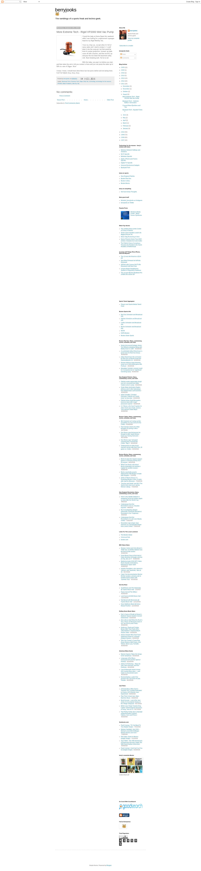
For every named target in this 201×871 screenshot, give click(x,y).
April (124, 120)
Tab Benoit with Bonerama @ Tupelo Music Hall (130, 600)
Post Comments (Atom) (72, 103)
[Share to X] (90, 79)
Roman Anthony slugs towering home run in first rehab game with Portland (131, 364)
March (125, 123)
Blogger (109, 865)
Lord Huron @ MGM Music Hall (131, 596)
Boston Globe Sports (127, 335)
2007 (123, 140)
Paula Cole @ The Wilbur (129, 592)
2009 (123, 134)
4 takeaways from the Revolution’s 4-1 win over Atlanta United (131, 519)
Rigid (81, 81)
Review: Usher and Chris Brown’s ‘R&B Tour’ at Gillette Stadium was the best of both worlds (131, 549)
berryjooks (65, 9)
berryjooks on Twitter (127, 203)
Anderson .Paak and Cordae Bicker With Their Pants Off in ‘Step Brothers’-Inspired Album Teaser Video (130, 630)
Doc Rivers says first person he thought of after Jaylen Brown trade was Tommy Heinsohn (130, 434)
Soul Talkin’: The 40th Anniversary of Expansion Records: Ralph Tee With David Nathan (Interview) (131, 742)
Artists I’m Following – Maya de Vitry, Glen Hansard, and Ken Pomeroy (130, 665)
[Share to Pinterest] (94, 79)
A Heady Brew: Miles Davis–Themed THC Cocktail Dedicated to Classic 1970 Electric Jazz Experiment (131, 691)
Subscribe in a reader (126, 46)
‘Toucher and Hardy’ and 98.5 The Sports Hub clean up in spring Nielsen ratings (131, 485)
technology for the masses (103, 81)
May (124, 118)
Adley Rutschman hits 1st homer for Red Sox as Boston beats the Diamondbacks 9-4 (131, 358)
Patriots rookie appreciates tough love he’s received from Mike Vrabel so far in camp (131, 383)
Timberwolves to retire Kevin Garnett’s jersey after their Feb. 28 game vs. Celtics (131, 447)
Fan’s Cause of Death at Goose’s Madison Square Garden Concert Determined (131, 616)
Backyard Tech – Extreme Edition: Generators (131, 102)
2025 (123, 67)
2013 (123, 78)
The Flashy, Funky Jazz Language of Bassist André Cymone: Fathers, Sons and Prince (131, 713)
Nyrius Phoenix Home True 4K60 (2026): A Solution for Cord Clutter (131, 240)
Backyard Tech (66, 81)
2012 (123, 81)
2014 (123, 75)
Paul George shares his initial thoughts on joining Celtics (130, 427)
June (124, 115)
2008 (123, 137)
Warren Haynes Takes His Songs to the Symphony (131, 655)
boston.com (124, 539)
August (125, 94)
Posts (124, 54)
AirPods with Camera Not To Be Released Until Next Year (131, 265)
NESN (123, 331)
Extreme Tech (75, 81)
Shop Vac (86, 81)
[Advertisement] (129, 287)
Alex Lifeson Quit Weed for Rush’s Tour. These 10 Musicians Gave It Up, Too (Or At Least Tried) (131, 621)
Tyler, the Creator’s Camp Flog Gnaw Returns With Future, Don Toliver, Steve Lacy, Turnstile (131, 642)
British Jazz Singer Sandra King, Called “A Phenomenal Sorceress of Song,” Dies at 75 (131, 707)
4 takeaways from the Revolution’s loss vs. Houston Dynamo (130, 505)
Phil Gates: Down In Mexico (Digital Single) (129, 737)
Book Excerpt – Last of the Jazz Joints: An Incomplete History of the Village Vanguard (131, 701)
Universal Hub (125, 537)
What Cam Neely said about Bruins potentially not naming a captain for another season (130, 466)
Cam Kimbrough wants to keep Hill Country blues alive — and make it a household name (130, 671)
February (126, 126)
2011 (123, 84)
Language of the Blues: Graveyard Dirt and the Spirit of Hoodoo (130, 659)
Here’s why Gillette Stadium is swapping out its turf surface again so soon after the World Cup (131, 498)
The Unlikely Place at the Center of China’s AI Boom (131, 229)
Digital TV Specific (126, 163)
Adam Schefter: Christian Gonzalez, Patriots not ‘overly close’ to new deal (130, 396)
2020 (123, 70)
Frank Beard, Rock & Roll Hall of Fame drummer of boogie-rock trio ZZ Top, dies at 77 (131, 557)
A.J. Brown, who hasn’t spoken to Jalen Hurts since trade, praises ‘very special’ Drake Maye (131, 407)
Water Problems (67, 83)
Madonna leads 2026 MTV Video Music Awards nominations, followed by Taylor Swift (131, 562)
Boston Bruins (125, 183)
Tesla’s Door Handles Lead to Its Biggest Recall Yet (131, 233)
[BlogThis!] (87, 79)
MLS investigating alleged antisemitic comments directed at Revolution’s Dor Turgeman (131, 511)
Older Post (110, 100)
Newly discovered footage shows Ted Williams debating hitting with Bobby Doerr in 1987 (131, 347)
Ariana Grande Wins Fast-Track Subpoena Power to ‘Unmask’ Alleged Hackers (131, 636)
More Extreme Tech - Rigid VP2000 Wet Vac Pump (131, 97)
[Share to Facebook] (92, 79)
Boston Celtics (125, 181)
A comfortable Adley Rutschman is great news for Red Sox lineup (131, 352)
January (125, 128)
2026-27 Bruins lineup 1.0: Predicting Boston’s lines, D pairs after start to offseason (131, 479)
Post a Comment (64, 96)
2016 (123, 73)
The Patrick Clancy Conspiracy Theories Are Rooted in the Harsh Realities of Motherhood (131, 244)
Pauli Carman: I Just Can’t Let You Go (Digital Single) (131, 749)
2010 (123, 132)
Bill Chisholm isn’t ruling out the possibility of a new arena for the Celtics (131, 422)
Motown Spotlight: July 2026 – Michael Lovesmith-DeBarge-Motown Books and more (130, 731)
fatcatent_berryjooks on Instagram (131, 200)
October (125, 91)
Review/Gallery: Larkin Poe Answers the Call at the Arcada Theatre (130, 678)
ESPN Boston (125, 333)
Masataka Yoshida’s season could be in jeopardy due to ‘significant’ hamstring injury (131, 370)
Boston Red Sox (126, 178)
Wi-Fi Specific (125, 154)
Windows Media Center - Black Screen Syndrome (136, 213)
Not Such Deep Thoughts (129, 192)
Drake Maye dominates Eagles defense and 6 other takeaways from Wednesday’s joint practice (131, 388)
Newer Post (60, 100)
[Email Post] (81, 78)
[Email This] (85, 79)
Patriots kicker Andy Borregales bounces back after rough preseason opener (131, 402)
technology (92, 81)
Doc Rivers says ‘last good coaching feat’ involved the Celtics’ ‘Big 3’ (129, 441)
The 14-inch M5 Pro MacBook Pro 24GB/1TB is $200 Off (131, 273)
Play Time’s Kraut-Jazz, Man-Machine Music (130, 697)
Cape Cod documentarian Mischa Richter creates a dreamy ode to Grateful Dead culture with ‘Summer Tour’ (131, 576)
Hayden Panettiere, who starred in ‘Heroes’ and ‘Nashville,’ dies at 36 (131, 570)
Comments (125, 58)
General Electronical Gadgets (130, 165)
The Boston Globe (126, 535)
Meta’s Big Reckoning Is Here (130, 237)
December (126, 86)
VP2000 (59, 83)
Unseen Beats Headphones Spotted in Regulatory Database (131, 269)
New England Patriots (128, 176)
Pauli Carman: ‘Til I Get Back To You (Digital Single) (131, 726)
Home (86, 100)
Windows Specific (126, 156)
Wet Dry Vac (75, 83)
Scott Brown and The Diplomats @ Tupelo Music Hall (131, 588)
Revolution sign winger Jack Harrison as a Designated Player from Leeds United (131, 524)
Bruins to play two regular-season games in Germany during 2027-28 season (131, 460)
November (126, 89)
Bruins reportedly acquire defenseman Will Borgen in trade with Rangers (131, 473)
